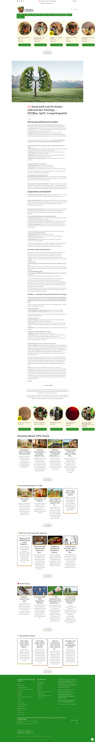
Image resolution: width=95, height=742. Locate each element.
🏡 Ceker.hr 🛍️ (22, 736)
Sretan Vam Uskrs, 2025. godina (70, 493)
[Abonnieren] (36, 722)
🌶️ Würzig (19, 683)
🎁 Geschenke (20, 691)
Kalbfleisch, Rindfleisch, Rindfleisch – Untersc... (55, 549)
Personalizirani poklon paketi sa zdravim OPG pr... (55, 502)
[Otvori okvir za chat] (92, 739)
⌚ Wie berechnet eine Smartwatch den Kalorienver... (55, 600)
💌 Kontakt (40, 689)
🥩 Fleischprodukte (20, 706)
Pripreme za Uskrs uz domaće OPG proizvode (24, 452)
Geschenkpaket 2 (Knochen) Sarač (24, 38)
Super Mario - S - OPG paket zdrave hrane (88, 38)
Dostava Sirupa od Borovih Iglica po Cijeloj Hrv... (70, 453)
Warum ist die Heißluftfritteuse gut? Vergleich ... (24, 541)
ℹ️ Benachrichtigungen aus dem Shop (45, 691)
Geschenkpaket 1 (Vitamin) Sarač (71, 38)
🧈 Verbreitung (20, 710)
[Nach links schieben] (45, 49)
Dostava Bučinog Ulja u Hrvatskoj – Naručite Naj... (39, 453)
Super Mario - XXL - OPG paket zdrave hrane (39, 38)
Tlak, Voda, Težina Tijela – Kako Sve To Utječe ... (24, 644)
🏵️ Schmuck (19, 693)
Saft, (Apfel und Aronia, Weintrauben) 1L (71, 423)
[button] (20, 15)
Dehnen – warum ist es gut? (24, 599)
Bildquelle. (30, 380)
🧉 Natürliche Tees (20, 712)
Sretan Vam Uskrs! (24, 500)
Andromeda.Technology (68, 701)
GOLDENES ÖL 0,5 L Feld (55, 422)
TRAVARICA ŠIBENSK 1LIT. (39, 422)
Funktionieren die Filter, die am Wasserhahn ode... (70, 549)
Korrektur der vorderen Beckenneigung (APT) (70, 644)
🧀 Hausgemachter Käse (21, 708)
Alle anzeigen (47, 52)
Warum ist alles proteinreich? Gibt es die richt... (40, 549)
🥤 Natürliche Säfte (20, 702)
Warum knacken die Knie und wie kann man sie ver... (55, 645)
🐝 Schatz (19, 695)
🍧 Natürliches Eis (20, 685)
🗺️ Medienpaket (41, 693)
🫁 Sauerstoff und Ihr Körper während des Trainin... (70, 600)
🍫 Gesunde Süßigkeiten (22, 687)
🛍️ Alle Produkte (41, 682)
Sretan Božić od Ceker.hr (40, 500)
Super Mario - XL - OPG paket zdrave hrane (56, 38)
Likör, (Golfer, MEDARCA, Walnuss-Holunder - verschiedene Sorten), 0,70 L (88, 423)
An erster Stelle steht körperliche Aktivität (40, 600)
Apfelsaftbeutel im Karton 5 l (24, 422)
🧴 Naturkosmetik (20, 714)
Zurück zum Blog (48, 385)
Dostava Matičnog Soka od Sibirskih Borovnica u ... (55, 453)
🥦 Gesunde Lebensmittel (22, 704)
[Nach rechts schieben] (50, 49)
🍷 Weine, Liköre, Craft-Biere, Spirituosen (25, 689)
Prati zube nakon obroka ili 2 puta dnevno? (40, 644)
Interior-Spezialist (71, 700)
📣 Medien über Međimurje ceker (44, 695)
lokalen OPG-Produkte (66, 681)
